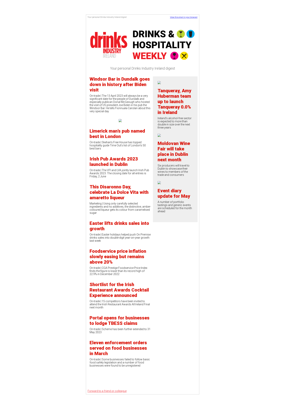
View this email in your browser (184, 17)
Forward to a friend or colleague (107, 391)
